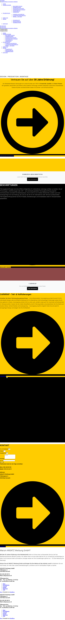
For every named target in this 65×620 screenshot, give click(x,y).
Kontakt (4, 587)
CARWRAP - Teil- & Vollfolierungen (15, 294)
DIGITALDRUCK (17, 21)
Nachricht (2, 458)
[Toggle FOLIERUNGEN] (22, 42)
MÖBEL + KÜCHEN (17, 16)
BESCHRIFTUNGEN (17, 6)
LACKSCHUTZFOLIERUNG (19, 15)
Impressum (5, 588)
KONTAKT (5, 23)
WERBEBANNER (17, 7)
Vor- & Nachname (4, 449)
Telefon (1, 451)
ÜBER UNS (5, 17)
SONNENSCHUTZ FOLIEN (19, 9)
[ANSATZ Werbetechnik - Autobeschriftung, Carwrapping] (9, 1)
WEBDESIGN (16, 12)
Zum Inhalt (2, 0)
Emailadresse (3, 453)
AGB (4, 589)
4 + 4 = (1, 460)
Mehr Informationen (32, 179)
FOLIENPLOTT (16, 20)
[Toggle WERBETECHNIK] (22, 34)
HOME (4, 3)
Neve (1, 592)
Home (4, 583)
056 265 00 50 (3, 25)
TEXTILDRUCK (16, 10)
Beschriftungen (6, 585)
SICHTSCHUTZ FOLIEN (18, 8)
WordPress (12, 592)
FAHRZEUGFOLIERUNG (18, 14)
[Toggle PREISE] (22, 48)
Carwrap (5, 586)
